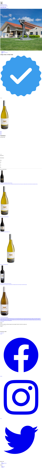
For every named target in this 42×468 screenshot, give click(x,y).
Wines (0, 8)
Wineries (2, 8)
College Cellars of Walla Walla (4, 52)
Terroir (6, 8)
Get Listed (2, 463)
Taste (5, 4)
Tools (6, 4)
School (3, 4)
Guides (2, 4)
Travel (8, 8)
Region (4, 8)
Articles (1, 4)
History (5, 8)
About (2, 462)
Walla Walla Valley (3, 7)
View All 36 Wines (2, 321)
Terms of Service (3, 466)
